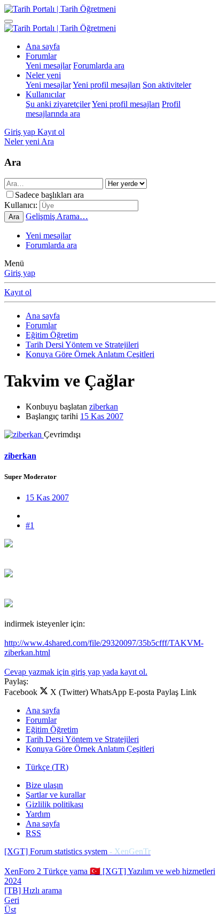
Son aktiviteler (167, 84)
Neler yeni (43, 75)
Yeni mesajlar (48, 65)
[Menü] (8, 21)
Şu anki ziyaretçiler (58, 104)
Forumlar (41, 55)
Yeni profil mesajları (106, 84)
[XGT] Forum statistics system (77, 851)
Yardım (38, 813)
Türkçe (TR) (47, 766)
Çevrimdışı (62, 434)
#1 (30, 525)
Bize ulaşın (44, 785)
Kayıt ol (18, 292)
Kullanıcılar (45, 94)
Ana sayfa (43, 46)
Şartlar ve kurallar (55, 794)
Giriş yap (19, 272)
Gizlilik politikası (54, 804)
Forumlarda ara (98, 65)
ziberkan (103, 406)
